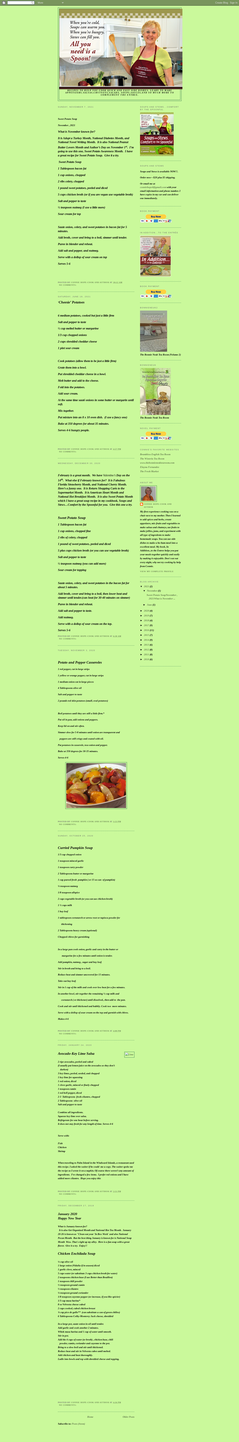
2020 (147, 610)
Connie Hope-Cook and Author (158, 505)
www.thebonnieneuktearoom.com (157, 462)
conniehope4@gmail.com (153, 187)
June (150, 604)
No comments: (68, 285)
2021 (147, 586)
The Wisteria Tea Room (152, 458)
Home (90, 1416)
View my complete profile (157, 571)
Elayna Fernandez (149, 467)
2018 (147, 620)
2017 (147, 625)
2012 (147, 649)
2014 (147, 639)
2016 (147, 630)
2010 (147, 659)
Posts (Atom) (78, 1423)
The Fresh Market (149, 471)
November (152, 590)
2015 (147, 635)
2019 (147, 615)
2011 (147, 654)
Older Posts (128, 1416)
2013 (147, 644)
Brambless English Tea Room (155, 454)
